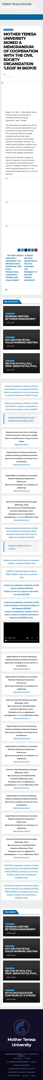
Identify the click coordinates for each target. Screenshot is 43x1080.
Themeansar (21, 1056)
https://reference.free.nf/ (21, 491)
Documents (25, 1075)
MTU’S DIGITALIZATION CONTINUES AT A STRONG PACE (20, 995)
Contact (33, 1075)
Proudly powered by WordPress (14, 1054)
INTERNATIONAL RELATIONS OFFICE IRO (21, 1069)
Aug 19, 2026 (11, 999)
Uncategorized (8, 29)
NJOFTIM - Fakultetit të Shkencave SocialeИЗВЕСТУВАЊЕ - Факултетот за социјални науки (21, 574)
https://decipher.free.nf (21, 520)
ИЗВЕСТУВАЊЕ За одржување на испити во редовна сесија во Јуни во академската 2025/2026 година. (21, 874)
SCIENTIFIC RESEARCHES (21, 1065)
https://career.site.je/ (21, 444)
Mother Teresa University (19, 8)
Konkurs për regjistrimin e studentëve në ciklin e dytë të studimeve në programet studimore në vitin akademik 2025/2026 (21, 605)
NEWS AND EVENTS (14, 1075)
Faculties (27, 1058)
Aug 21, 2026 (11, 933)
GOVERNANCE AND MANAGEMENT (18, 1062)
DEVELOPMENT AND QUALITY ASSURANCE (21, 1072)
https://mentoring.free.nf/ (21, 464)
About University (18, 1058)
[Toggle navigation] (39, 17)
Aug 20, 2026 (11, 955)
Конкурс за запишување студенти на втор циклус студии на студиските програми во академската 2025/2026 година (21, 614)
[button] (35, 17)
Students (33, 1062)
